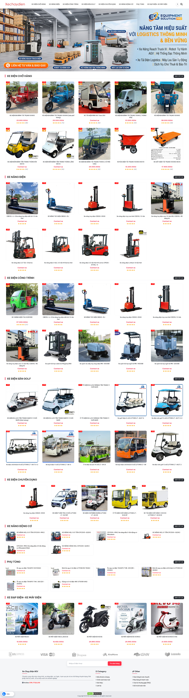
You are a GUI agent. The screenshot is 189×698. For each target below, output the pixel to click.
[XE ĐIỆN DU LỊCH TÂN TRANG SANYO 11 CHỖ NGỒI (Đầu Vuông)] (22, 400)
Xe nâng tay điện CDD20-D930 (94, 216)
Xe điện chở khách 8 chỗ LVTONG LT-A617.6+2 (22, 464)
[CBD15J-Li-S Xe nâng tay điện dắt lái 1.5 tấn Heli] (22, 198)
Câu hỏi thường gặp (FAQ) (142, 683)
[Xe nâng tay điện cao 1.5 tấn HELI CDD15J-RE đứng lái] (167, 198)
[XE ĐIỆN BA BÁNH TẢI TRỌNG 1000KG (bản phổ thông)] (58, 97)
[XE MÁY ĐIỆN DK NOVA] (94, 619)
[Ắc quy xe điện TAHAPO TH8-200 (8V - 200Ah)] (101, 572)
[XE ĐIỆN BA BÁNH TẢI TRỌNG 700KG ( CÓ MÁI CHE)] (94, 144)
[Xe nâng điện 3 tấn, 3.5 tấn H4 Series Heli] (58, 245)
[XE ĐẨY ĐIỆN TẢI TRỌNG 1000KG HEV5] (167, 144)
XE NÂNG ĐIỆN (16, 177)
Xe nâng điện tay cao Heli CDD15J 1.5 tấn (131, 216)
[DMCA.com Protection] (94, 693)
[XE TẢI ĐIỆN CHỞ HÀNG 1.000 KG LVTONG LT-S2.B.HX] (155, 498)
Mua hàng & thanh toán (141, 680)
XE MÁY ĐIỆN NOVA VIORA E (130, 637)
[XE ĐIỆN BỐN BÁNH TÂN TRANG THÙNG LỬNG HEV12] (58, 144)
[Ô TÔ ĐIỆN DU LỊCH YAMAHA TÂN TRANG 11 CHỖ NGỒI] (94, 400)
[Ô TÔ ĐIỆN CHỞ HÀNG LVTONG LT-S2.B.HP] (125, 498)
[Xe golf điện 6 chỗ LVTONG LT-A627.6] (131, 400)
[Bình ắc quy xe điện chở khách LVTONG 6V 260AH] (146, 572)
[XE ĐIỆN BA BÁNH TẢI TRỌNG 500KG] (22, 97)
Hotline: (32, 683)
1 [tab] (93, 69)
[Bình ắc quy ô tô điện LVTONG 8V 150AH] (56, 572)
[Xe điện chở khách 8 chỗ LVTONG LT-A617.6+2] (22, 447)
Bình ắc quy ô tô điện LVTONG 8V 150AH (76, 568)
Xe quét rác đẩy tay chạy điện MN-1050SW (94, 364)
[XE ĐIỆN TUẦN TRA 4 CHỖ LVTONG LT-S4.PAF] (64, 498)
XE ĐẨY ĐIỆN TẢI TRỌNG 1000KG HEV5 (167, 162)
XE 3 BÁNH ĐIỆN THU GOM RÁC (22, 317)
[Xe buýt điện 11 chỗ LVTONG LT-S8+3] (58, 447)
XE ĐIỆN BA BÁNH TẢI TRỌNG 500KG (22, 115)
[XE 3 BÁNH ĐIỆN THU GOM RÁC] (22, 299)
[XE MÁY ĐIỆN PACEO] (22, 619)
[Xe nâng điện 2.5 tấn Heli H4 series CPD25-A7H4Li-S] (94, 245)
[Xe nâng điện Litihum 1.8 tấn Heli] (131, 245)
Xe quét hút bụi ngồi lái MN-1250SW (167, 364)
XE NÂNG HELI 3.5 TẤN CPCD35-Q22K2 (76, 532)
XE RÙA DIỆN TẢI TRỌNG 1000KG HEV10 (130, 162)
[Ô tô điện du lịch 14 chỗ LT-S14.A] (94, 447)
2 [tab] (95, 69)
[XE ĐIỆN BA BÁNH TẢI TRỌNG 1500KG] (167, 97)
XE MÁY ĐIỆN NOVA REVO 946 (167, 637)
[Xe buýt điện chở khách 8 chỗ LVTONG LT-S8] (131, 447)
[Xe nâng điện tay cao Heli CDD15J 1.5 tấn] (131, 198)
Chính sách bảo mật (103, 680)
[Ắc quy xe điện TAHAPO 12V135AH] (11, 572)
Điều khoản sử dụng (103, 677)
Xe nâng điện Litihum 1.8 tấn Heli (131, 263)
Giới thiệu (100, 683)
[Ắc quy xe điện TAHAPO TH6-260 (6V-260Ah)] (11, 585)
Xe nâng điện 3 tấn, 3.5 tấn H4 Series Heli (58, 263)
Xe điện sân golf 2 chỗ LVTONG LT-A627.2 (167, 464)
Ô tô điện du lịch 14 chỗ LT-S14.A (94, 464)
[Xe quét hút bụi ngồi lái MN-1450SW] (131, 346)
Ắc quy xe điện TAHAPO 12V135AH (29, 568)
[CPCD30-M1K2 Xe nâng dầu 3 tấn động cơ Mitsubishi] (101, 536)
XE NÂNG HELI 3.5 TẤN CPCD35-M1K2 (30, 532)
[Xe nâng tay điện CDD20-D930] (94, 198)
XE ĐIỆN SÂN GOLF (19, 378)
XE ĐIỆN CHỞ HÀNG (19, 76)
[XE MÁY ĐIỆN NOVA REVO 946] (167, 619)
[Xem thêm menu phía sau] (177, 4)
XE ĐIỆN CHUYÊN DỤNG (22, 479)
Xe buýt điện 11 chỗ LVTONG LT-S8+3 (58, 464)
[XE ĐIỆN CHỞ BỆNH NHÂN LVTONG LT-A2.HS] (94, 498)
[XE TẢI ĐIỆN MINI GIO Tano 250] (94, 97)
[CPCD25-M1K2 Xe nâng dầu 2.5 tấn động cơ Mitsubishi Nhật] (11, 550)
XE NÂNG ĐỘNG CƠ (19, 526)
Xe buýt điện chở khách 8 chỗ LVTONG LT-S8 (130, 464)
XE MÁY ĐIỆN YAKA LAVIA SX (58, 637)
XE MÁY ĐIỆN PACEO (22, 637)
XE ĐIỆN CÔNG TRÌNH (20, 277)
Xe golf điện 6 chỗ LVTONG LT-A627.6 (131, 418)
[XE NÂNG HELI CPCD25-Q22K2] (56, 550)
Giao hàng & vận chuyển (141, 677)
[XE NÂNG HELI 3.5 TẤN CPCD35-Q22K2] (56, 536)
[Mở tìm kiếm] (181, 4)
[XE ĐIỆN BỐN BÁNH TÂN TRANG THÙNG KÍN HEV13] (22, 144)
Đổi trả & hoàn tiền (139, 686)
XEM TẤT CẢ (179, 76)
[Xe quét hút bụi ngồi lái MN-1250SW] (167, 346)
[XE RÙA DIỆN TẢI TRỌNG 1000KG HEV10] (131, 144)
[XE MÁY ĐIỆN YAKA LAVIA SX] (58, 619)
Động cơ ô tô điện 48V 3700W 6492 (74, 582)
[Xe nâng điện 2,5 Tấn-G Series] (22, 245)
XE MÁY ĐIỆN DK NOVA (94, 637)
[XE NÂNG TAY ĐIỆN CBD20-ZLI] (58, 198)
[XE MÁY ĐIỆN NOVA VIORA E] (131, 619)
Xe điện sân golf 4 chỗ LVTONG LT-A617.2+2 (167, 418)
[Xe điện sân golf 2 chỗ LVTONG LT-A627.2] (167, 447)
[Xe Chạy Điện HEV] (15, 4)
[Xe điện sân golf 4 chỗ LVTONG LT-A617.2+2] (167, 400)
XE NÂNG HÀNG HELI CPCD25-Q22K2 (75, 546)
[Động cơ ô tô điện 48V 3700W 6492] (56, 585)
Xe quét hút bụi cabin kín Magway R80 (58, 364)
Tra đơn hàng (115, 663)
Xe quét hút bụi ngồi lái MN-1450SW (130, 364)
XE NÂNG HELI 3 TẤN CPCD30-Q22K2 (166, 532)
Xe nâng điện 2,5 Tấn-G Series (22, 263)
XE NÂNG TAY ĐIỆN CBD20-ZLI (58, 216)
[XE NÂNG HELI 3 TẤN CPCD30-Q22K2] (146, 536)
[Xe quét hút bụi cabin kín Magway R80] (58, 346)
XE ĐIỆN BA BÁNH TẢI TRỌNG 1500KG (167, 115)
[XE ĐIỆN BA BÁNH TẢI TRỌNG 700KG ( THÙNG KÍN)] (131, 97)
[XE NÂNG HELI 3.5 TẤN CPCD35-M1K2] (11, 536)
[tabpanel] (94, 39)
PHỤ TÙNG (13, 561)
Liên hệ (99, 686)
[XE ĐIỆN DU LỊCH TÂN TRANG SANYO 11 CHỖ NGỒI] (58, 400)
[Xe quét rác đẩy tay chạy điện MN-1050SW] (94, 346)
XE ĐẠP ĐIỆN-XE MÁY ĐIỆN (24, 597)
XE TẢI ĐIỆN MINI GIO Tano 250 (94, 115)
